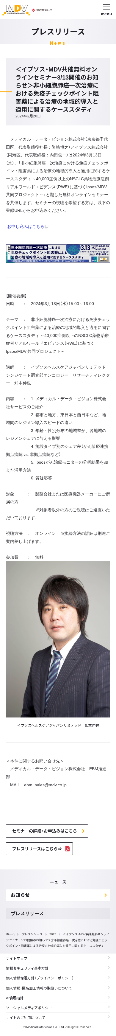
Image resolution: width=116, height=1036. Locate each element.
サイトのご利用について (25, 1017)
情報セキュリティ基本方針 (27, 968)
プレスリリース (32, 934)
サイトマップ (16, 958)
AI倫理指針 (14, 998)
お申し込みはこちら (26, 226)
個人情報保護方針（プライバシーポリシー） (40, 978)
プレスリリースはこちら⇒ (37, 849)
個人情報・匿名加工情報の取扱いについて (39, 988)
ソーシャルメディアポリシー (29, 1007)
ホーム (10, 934)
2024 (53, 934)
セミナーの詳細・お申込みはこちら (44, 831)
